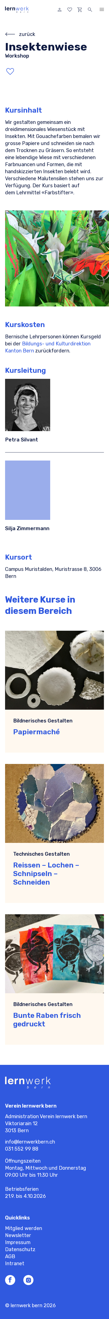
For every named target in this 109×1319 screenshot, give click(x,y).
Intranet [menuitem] (14, 1263)
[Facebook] (10, 1280)
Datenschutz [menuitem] (20, 1249)
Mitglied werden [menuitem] (23, 1228)
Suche (90, 10)
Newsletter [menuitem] (18, 1235)
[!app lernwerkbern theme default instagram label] (28, 1280)
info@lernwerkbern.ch (30, 1142)
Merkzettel (70, 10)
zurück (27, 34)
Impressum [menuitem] (17, 1242)
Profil (60, 10)
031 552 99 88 (21, 1149)
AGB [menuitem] (10, 1256)
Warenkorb (80, 10)
